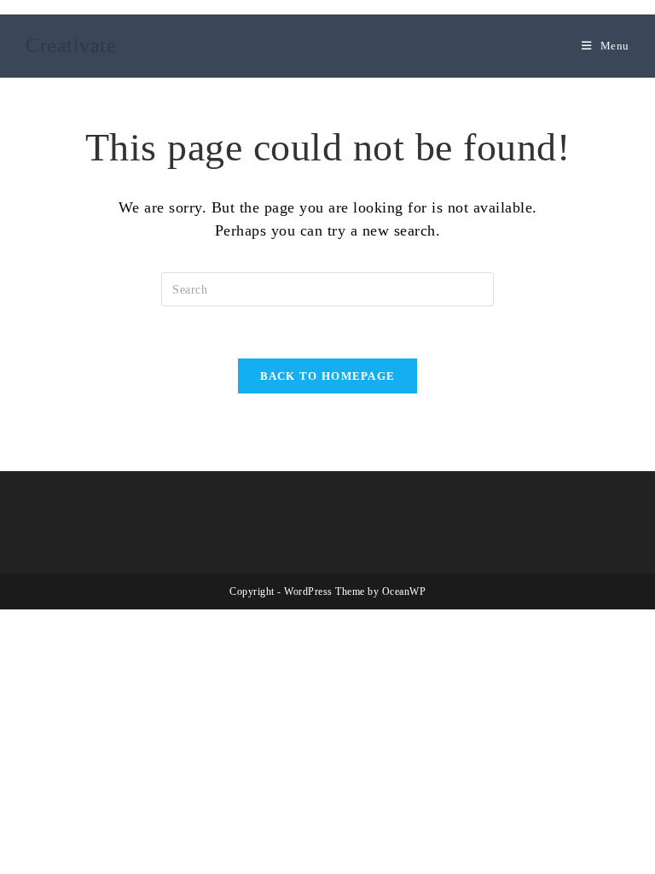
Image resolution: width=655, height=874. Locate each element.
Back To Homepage (328, 376)
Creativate (71, 45)
